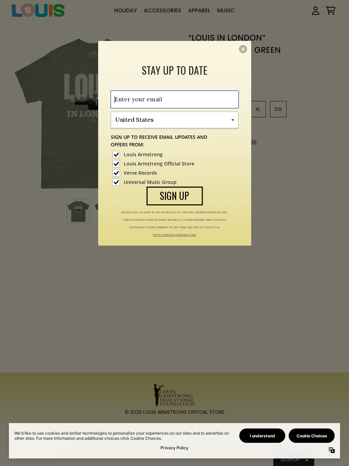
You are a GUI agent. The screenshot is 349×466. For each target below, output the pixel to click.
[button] (243, 49)
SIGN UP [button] (174, 196)
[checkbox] (175, 154)
